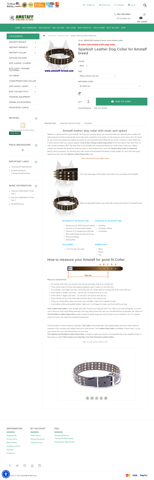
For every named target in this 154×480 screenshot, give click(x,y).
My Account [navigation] (105, 5)
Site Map (10, 450)
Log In (133, 5)
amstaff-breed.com (29, 475)
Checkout (120, 5)
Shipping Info (12, 435)
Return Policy (12, 442)
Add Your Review (100, 108)
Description (50, 123)
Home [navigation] (44, 35)
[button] (144, 5)
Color (81, 61)
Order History (35, 435)
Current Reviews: (84, 108)
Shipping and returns (70, 123)
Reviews (88, 123)
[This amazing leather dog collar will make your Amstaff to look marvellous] (65, 174)
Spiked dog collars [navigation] (63, 35)
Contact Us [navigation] (90, 5)
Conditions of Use (13, 446)
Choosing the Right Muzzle (21, 167)
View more (15, 133)
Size (80, 71)
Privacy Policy (12, 439)
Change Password (37, 439)
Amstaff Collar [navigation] (52, 35)
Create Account (36, 442)
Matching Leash (85, 81)
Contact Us (125, 18)
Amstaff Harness (17, 204)
